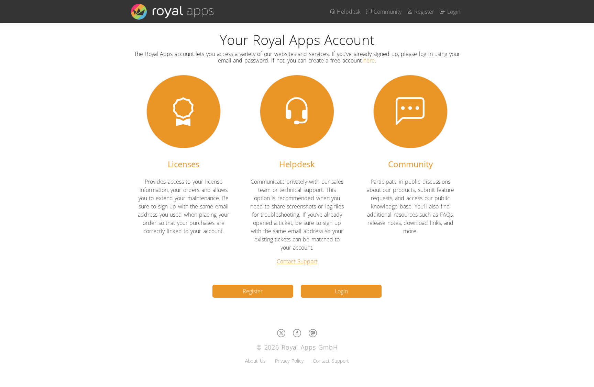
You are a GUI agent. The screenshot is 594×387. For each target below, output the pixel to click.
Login (452, 11)
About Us (255, 360)
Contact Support (297, 261)
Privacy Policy (289, 360)
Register (423, 11)
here (369, 60)
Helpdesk (348, 11)
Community (387, 11)
